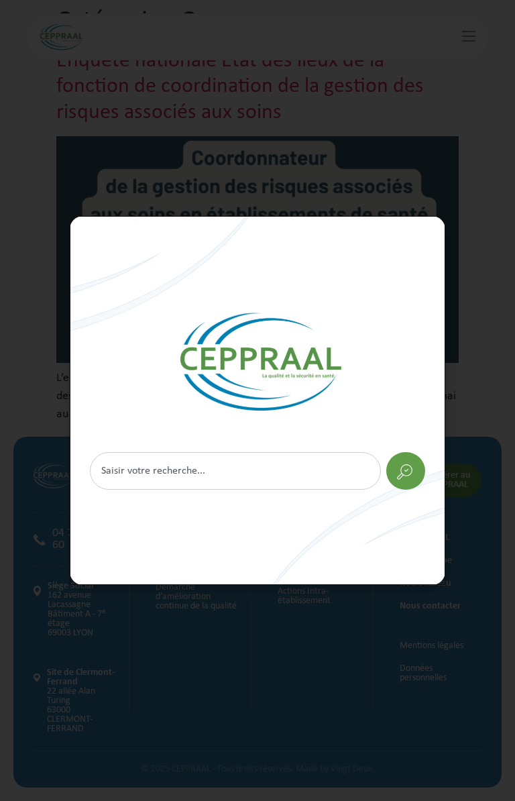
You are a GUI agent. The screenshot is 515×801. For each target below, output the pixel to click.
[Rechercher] (257, 400)
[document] (257, 400)
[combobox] (235, 471)
